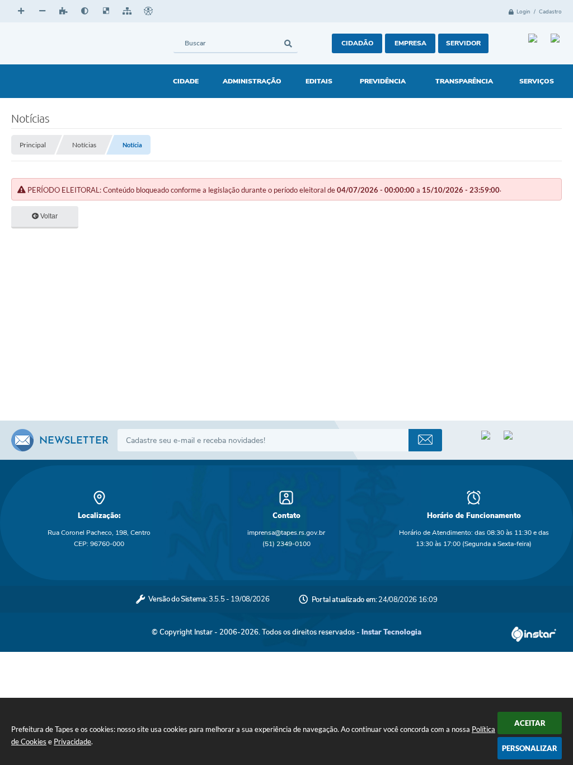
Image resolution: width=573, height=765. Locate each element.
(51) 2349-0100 (286, 543)
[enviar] (425, 440)
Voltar (48, 216)
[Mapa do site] (127, 11)
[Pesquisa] (288, 43)
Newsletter (74, 441)
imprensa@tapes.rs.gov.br (286, 532)
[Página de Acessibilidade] (148, 11)
